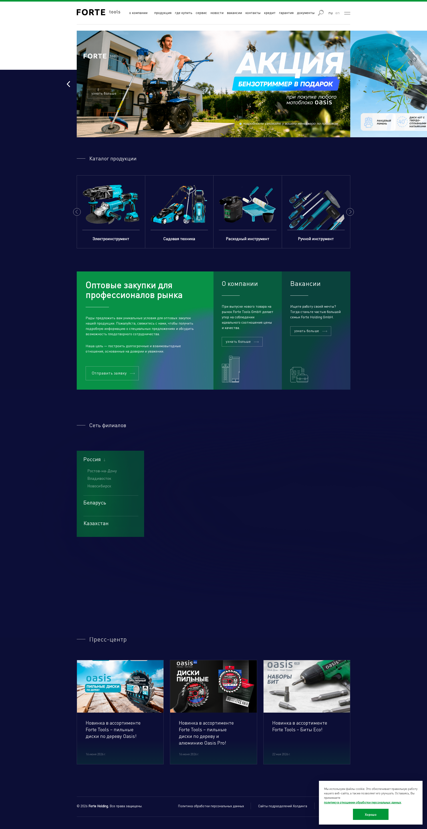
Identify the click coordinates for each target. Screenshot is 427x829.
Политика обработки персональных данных (211, 806)
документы (306, 12)
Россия (92, 459)
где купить (183, 12)
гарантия (286, 12)
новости (217, 12)
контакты (253, 12)
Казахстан (96, 523)
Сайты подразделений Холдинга (282, 806)
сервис (201, 12)
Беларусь (94, 502)
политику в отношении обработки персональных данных (362, 802)
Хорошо (371, 814)
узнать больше (103, 93)
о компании (138, 12)
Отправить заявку (109, 372)
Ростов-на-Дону (102, 470)
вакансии (234, 12)
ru (330, 12)
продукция (162, 12)
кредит (270, 12)
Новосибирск (99, 485)
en (337, 12)
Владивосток (99, 478)
